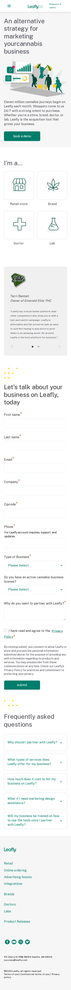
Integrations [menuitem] (13, 884)
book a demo (22, 136)
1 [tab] (33, 347)
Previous (12, 346)
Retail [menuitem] (8, 863)
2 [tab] (38, 347)
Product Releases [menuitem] (17, 921)
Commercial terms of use (35, 974)
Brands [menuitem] (9, 894)
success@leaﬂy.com (15, 960)
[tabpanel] (35, 308)
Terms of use (11, 974)
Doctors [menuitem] (10, 904)
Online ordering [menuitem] (15, 870)
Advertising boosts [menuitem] (18, 877)
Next (59, 346)
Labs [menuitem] (7, 911)
